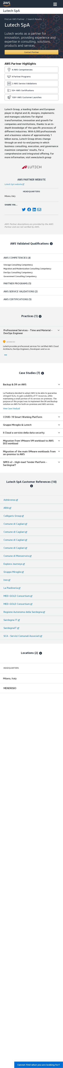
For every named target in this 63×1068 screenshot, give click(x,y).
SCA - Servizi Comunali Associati (22, 635)
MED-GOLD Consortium (17, 595)
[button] (55, 4)
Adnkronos (9, 499)
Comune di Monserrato (16, 555)
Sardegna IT (10, 619)
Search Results (35, 19)
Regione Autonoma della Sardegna (23, 611)
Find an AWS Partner (14, 19)
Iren (6, 579)
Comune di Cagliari (14, 523)
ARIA (6, 507)
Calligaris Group (12, 515)
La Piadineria (11, 587)
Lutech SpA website (13, 184)
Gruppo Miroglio (12, 571)
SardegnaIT (10, 627)
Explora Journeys (13, 563)
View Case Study (10, 408)
